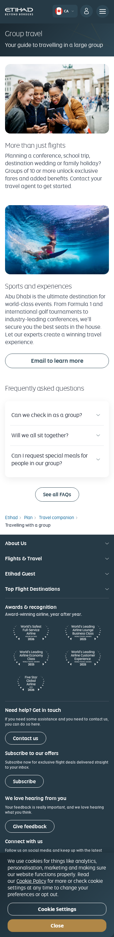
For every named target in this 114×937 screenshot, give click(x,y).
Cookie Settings (57, 909)
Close (57, 925)
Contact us (25, 738)
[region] (57, 895)
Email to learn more (57, 360)
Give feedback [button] (30, 826)
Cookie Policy (31, 881)
